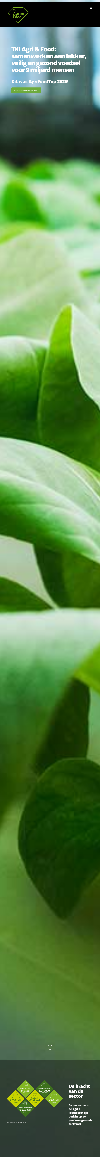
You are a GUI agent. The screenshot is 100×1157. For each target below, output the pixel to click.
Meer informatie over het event (26, 90)
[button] (91, 7)
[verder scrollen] (50, 1047)
